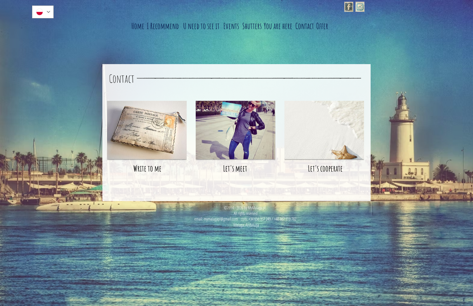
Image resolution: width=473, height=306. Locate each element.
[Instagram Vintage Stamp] (359, 6)
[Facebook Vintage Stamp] (348, 6)
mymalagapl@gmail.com (221, 219)
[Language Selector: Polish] (43, 11)
